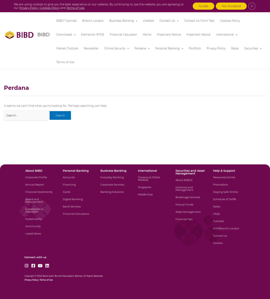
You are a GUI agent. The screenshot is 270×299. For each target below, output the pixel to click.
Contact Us (167, 20)
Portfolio (195, 48)
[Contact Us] (228, 238)
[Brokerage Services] (191, 199)
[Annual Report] (40, 187)
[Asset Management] (191, 214)
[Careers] (228, 245)
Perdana (140, 48)
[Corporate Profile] (40, 179)
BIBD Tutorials (66, 20)
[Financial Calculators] (78, 216)
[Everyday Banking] (115, 179)
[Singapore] (153, 189)
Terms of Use (65, 62)
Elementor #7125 (92, 34)
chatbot (148, 20)
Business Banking (121, 20)
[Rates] (228, 209)
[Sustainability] (40, 221)
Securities (251, 48)
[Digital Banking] (78, 201)
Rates (235, 48)
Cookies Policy (230, 20)
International (225, 34)
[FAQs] (228, 216)
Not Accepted (231, 6)
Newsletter (91, 48)
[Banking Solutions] (115, 194)
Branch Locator (93, 20)
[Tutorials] (228, 223)
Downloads (64, 34)
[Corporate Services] (115, 187)
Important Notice (169, 34)
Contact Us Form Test (199, 20)
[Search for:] (26, 116)
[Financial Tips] (191, 221)
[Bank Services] (78, 209)
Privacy (28, 280)
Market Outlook (67, 48)
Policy (35, 280)
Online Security (114, 48)
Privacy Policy (216, 48)
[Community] (40, 228)
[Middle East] (153, 197)
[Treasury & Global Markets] (153, 181)
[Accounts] (78, 179)
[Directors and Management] (191, 191)
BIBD (43, 34)
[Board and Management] (40, 203)
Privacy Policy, (29, 8)
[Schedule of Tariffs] (228, 201)
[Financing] (78, 187)
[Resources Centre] (228, 179)
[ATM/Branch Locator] (228, 230)
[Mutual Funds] (191, 207)
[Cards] (78, 194)
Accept (203, 6)
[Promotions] (228, 187)
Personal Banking (167, 48)
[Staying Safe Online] (228, 194)
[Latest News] (40, 236)
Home (147, 34)
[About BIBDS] (191, 182)
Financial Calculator (123, 34)
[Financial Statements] (40, 194)
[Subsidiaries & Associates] (40, 213)
